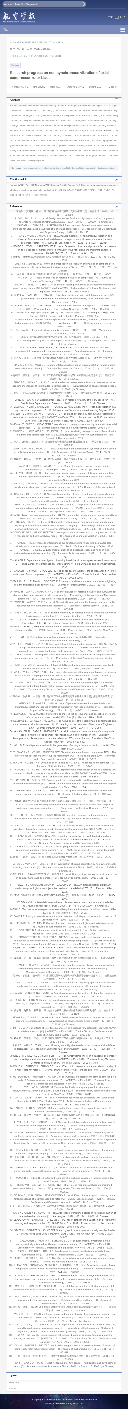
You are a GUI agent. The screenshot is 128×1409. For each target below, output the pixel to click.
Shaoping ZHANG (74, 87)
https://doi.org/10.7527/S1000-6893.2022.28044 (38, 56)
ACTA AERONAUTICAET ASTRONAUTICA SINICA (36, 42)
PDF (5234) (14, 1382)
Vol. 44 (20, 49)
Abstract (12, 1388)
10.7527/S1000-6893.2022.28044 (35, 195)
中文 (110, 17)
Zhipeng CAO (95, 87)
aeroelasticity (91, 168)
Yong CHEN (38, 87)
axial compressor (30, 168)
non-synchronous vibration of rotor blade (54, 168)
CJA (123, 17)
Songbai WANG (19, 87)
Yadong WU (55, 87)
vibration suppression (105, 168)
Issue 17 (28, 49)
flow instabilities (78, 168)
